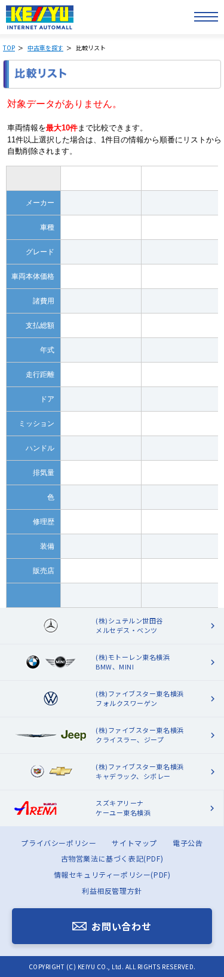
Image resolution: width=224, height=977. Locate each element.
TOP (9, 47)
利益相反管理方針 (112, 890)
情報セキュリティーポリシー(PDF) (112, 874)
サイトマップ (134, 843)
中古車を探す (45, 47)
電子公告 (187, 843)
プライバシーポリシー (58, 843)
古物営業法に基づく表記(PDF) (112, 858)
